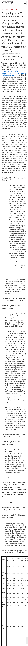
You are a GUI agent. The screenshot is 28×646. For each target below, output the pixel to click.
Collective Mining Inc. (6, 9)
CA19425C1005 (14, 9)
